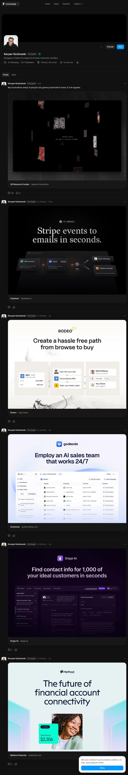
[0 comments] (14, 307)
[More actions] (101, 46)
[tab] (6, 74)
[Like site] (9, 307)
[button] (78, 4)
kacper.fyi (68, 62)
